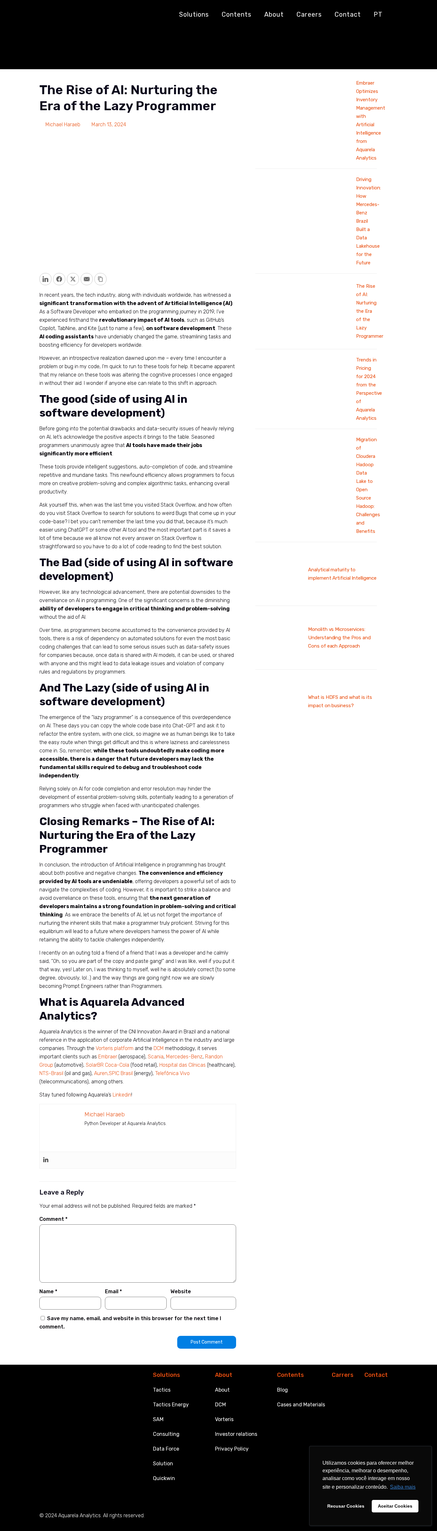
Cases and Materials (301, 1405)
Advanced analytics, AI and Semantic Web (105, 55)
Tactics (162, 1390)
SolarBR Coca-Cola (107, 1065)
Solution (163, 1464)
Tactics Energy (171, 1405)
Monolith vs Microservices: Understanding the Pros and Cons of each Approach (339, 637)
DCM (159, 1048)
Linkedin (122, 1095)
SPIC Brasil (121, 1073)
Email (113, 1291)
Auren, (101, 1073)
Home (37, 55)
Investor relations (236, 1434)
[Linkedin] (46, 1160)
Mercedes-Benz (184, 1057)
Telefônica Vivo (172, 1073)
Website (181, 1291)
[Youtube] (296, 1516)
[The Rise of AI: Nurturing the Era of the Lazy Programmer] (303, 338)
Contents (290, 1374)
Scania (155, 1057)
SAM (158, 1419)
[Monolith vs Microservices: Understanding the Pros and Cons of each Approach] (279, 659)
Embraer (107, 1057)
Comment (53, 1219)
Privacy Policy (232, 1449)
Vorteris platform (114, 1048)
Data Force (166, 1449)
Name (48, 1291)
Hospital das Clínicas (182, 1065)
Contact (376, 1374)
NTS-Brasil (51, 1073)
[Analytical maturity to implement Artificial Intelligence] (279, 595)
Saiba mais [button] (403, 1487)
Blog (282, 1390)
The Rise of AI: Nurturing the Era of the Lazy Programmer (230, 55)
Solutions (166, 1374)
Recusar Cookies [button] (345, 1506)
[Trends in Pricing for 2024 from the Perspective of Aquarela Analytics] (303, 416)
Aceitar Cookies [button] (395, 1506)
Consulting (166, 1434)
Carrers (343, 1374)
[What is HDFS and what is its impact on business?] (279, 722)
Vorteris (224, 1419)
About (223, 1374)
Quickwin (164, 1478)
